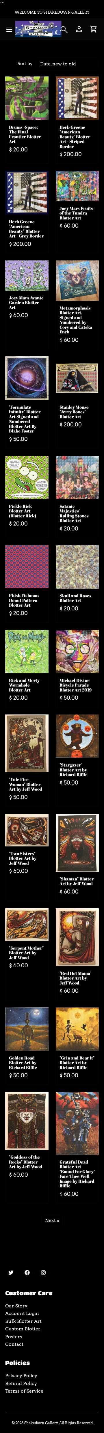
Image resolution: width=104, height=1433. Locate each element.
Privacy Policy (21, 1375)
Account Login (22, 1313)
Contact (14, 1344)
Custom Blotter (22, 1329)
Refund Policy (21, 1383)
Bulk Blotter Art (23, 1321)
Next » (52, 1220)
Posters (13, 1336)
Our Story (16, 1306)
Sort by (25, 63)
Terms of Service (24, 1391)
